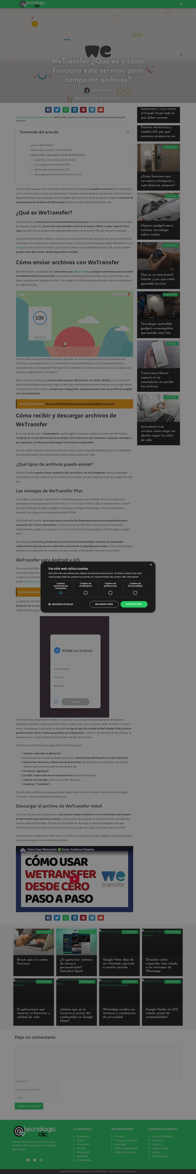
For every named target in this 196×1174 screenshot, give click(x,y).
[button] (60, 604)
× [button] (151, 565)
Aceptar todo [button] (134, 604)
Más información (130, 576)
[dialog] (98, 587)
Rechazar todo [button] (104, 604)
